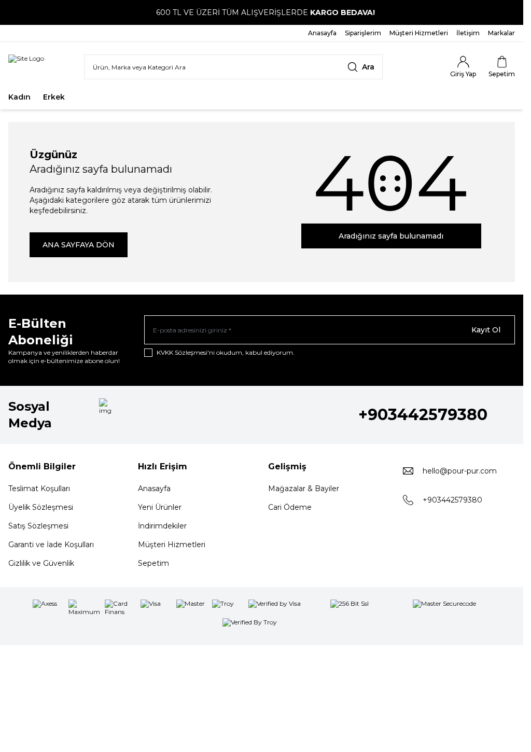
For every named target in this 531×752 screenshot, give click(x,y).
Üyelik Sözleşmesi (40, 507)
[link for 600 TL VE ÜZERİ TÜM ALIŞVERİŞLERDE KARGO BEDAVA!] (261, 12)
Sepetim (153, 563)
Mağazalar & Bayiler (303, 488)
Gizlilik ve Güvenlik (41, 563)
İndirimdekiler (162, 526)
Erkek (54, 97)
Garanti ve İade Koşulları (51, 544)
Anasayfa (154, 488)
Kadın (19, 97)
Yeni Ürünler (159, 507)
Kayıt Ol (485, 330)
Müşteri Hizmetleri (171, 544)
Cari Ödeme (290, 507)
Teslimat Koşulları (39, 488)
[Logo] (26, 66)
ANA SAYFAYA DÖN (79, 244)
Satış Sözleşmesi (38, 526)
